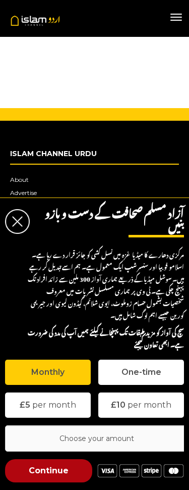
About (19, 179)
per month (48, 405)
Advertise (23, 193)
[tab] (48, 372)
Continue (49, 470)
